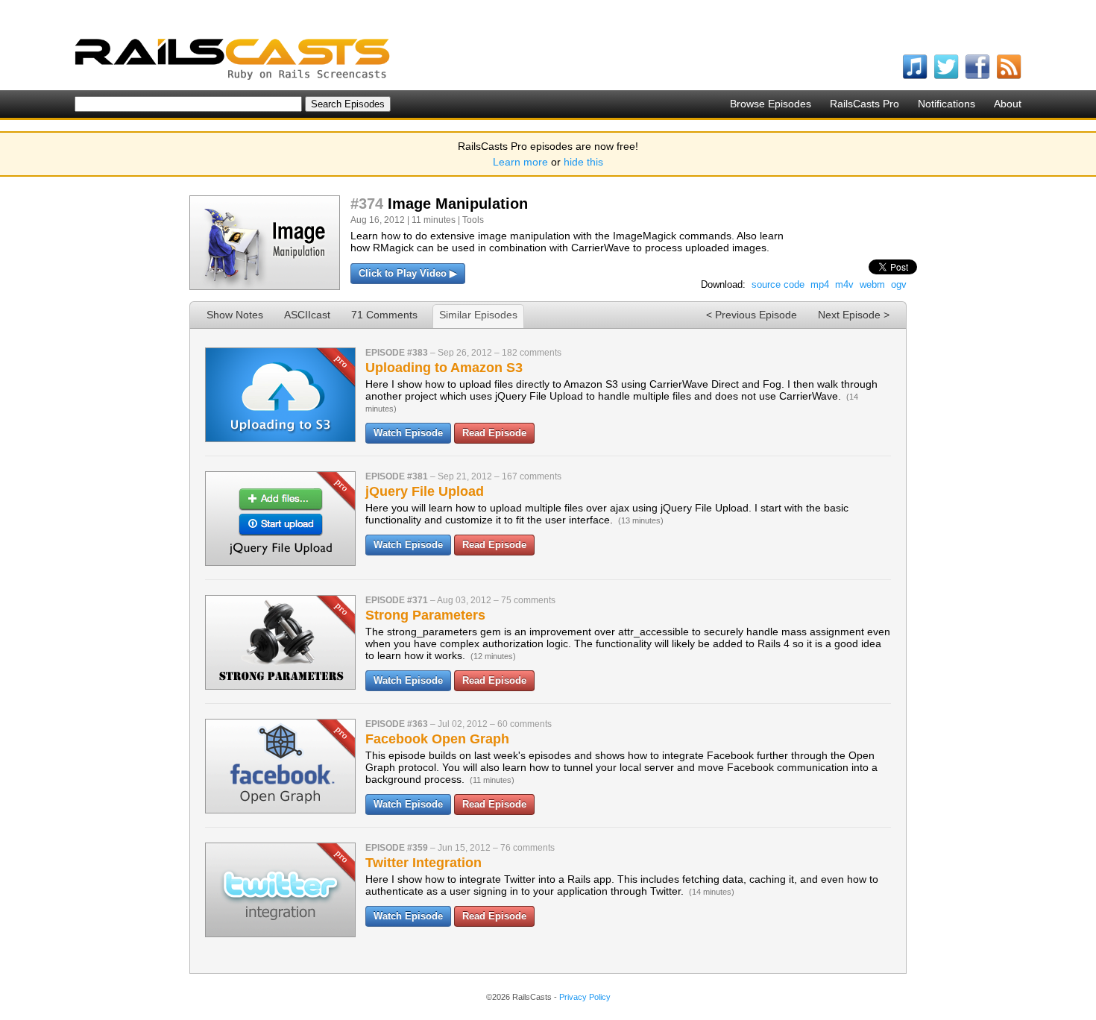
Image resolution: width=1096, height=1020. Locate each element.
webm (872, 284)
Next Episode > (853, 315)
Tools (473, 220)
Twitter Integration (423, 862)
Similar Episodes (478, 315)
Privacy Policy (585, 996)
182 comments (531, 352)
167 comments (531, 476)
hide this (583, 162)
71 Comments (384, 315)
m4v (844, 284)
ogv (899, 284)
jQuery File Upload (424, 491)
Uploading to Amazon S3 (444, 367)
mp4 (819, 284)
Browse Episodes (770, 104)
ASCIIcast (307, 315)
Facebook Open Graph (437, 738)
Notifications (946, 104)
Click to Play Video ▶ (408, 273)
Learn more (520, 162)
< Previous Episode (751, 315)
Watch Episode (408, 432)
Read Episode (494, 432)
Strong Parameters (425, 615)
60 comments (524, 724)
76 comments (527, 848)
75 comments (528, 600)
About (1007, 104)
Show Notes (235, 315)
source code (778, 284)
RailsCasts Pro (864, 104)
